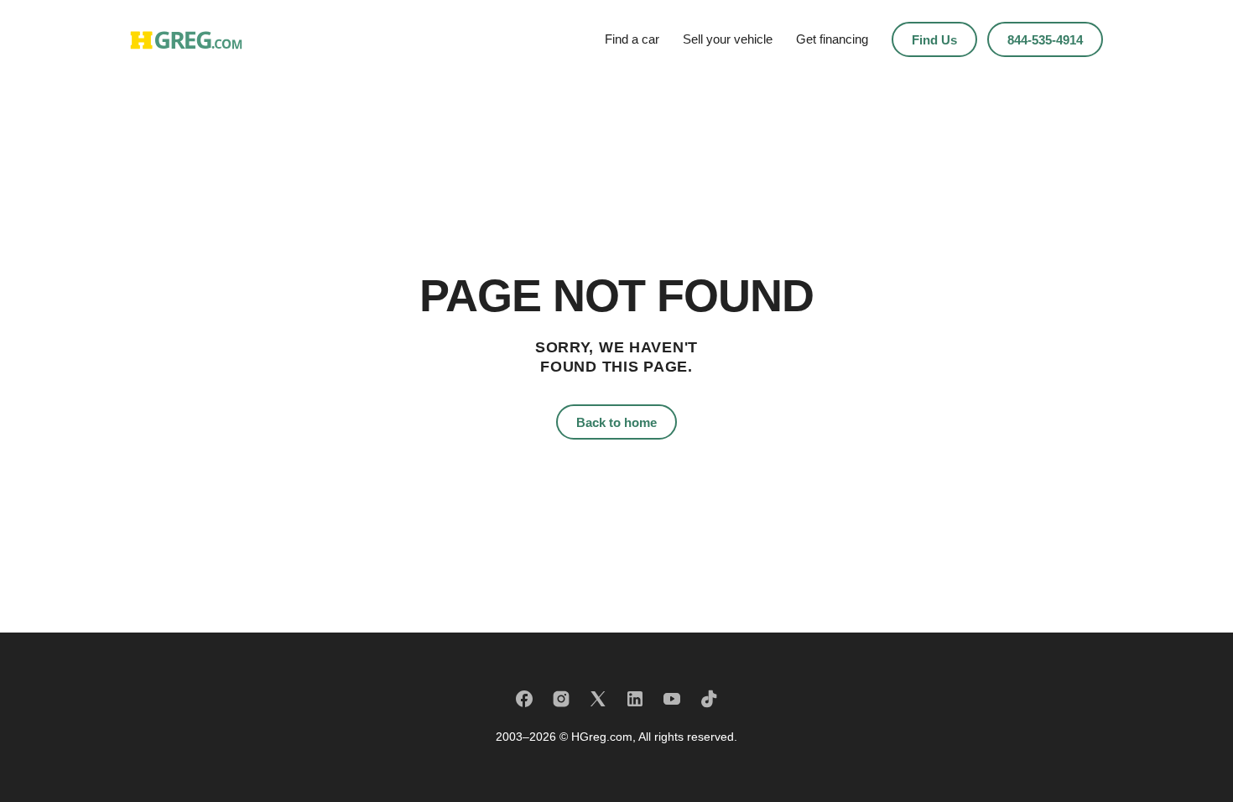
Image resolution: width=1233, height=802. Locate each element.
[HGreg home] (186, 39)
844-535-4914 (1045, 40)
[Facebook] (524, 699)
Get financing (832, 39)
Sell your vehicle (728, 39)
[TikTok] (709, 699)
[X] (598, 699)
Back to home (616, 422)
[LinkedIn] (635, 699)
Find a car (632, 39)
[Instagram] (561, 699)
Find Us (934, 40)
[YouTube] (672, 699)
